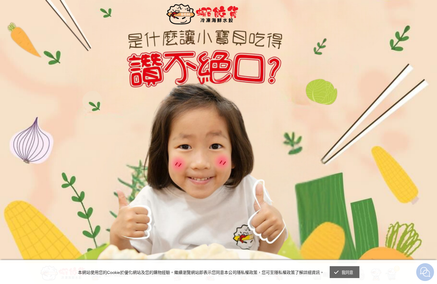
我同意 (347, 272)
